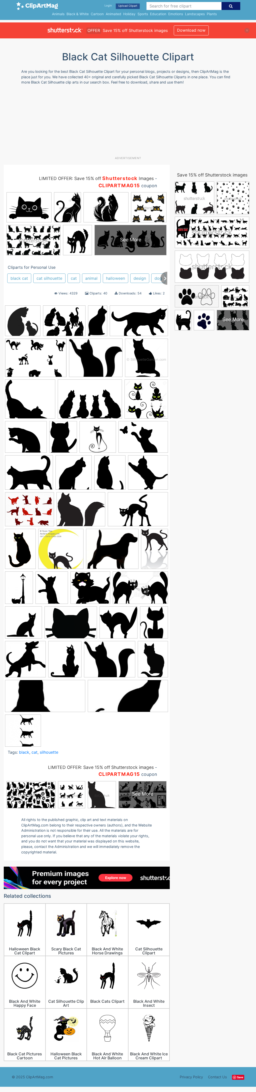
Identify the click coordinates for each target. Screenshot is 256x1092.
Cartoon (97, 14)
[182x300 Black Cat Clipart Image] (154, 551)
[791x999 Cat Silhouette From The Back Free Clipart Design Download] (109, 474)
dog (158, 278)
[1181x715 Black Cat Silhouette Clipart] (139, 323)
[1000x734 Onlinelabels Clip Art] (143, 439)
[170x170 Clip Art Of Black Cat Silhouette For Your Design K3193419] (98, 439)
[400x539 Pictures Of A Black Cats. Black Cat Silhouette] (153, 661)
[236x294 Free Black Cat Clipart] (64, 661)
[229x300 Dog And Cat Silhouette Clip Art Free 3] (154, 624)
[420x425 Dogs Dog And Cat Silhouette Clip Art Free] (25, 661)
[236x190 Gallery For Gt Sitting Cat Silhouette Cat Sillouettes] (109, 661)
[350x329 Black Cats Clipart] (90, 590)
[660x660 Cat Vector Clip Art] (23, 625)
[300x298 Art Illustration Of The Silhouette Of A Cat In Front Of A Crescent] (60, 551)
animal (91, 278)
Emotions (175, 14)
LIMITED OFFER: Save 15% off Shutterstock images (101, 767)
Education (158, 14)
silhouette (49, 752)
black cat (19, 278)
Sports (143, 14)
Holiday (129, 14)
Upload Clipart (127, 5)
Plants (212, 14)
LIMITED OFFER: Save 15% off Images (96, 178)
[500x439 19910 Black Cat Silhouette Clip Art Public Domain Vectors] (30, 401)
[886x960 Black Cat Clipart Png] (74, 474)
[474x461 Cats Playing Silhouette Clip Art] (148, 474)
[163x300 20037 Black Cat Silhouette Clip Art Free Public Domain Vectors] (97, 323)
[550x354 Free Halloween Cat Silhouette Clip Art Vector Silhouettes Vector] (138, 511)
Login (108, 5)
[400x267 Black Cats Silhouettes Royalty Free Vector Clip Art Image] (140, 590)
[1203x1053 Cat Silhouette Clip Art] (25, 439)
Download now (191, 30)
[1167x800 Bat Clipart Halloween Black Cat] (90, 401)
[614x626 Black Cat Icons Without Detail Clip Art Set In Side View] (23, 733)
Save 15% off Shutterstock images (212, 175)
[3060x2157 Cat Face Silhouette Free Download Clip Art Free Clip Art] (71, 625)
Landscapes (195, 14)
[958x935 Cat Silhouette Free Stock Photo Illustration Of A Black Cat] (118, 625)
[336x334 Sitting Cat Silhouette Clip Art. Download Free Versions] (146, 360)
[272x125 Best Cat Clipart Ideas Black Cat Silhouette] (128, 698)
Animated (113, 14)
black (24, 752)
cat (74, 278)
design (140, 278)
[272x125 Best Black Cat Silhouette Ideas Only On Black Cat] (45, 698)
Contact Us (217, 1077)
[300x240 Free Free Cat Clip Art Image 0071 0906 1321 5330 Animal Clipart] (81, 511)
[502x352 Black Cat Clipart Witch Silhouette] (35, 360)
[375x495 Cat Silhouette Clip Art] (63, 439)
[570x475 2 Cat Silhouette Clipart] (64, 323)
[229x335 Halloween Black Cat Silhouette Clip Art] (20, 551)
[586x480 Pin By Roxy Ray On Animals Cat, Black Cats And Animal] (29, 474)
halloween (115, 278)
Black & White (77, 14)
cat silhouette (49, 278)
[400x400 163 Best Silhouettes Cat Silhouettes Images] (22, 323)
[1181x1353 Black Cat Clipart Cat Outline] (52, 590)
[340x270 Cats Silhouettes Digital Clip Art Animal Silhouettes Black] (29, 511)
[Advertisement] (125, 122)
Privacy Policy (191, 1077)
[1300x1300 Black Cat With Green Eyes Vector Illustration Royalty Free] (146, 401)
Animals (58, 14)
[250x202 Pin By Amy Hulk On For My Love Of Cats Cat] (95, 360)
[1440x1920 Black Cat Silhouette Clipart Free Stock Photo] (19, 590)
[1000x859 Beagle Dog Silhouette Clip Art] (112, 551)
